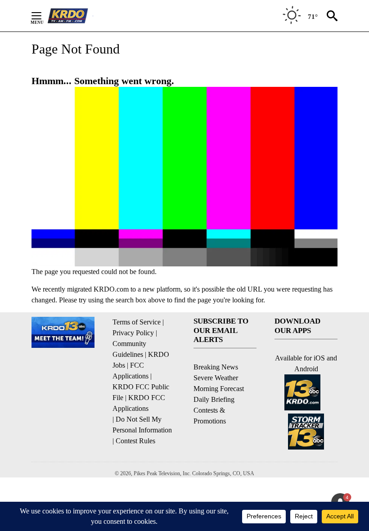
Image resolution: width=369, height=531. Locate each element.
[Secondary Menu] (43, 15)
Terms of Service (136, 322)
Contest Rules (135, 441)
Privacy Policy (133, 333)
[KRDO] (70, 15)
